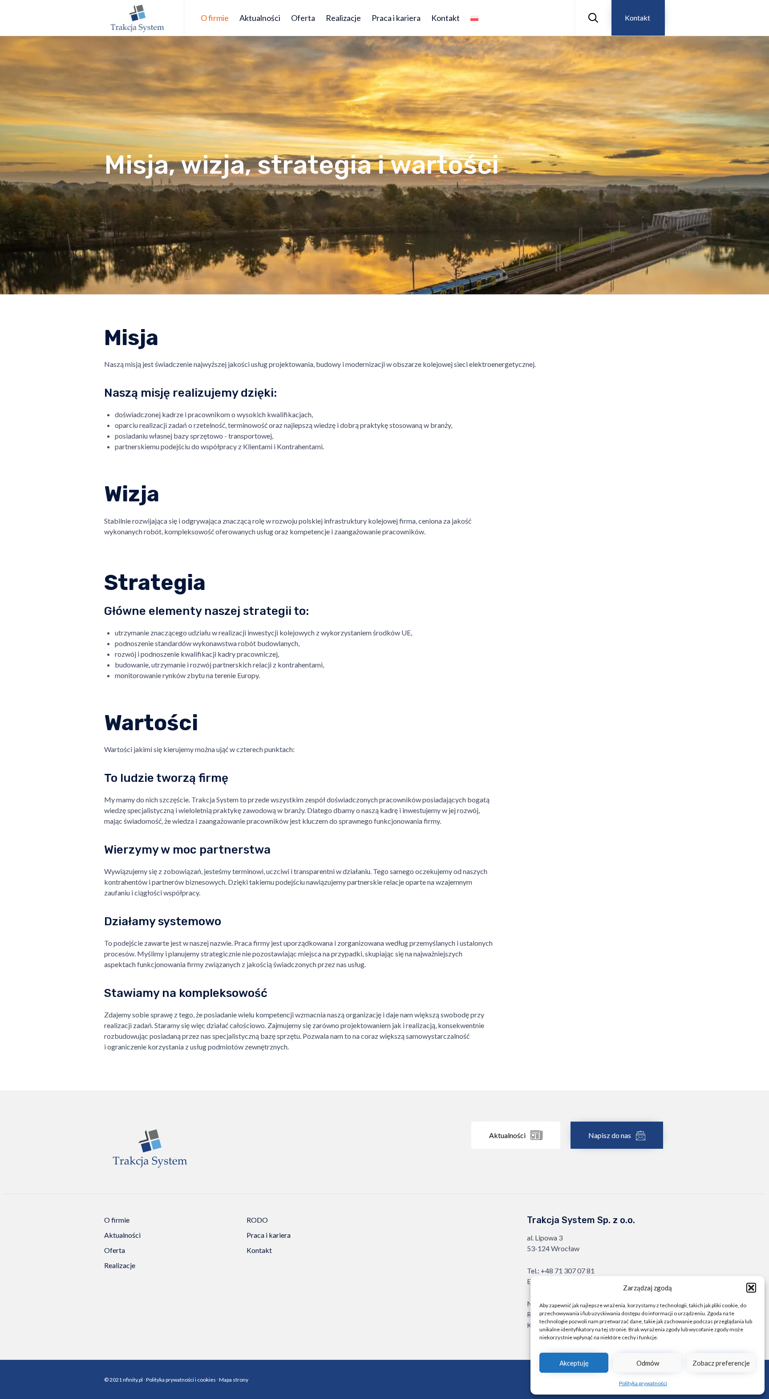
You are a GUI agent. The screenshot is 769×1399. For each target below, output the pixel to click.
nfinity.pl (133, 1379)
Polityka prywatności (643, 1383)
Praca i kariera (396, 18)
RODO (257, 1220)
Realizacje (343, 18)
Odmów (647, 1363)
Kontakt (445, 18)
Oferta (303, 18)
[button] (751, 1287)
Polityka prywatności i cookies (181, 1379)
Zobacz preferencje (721, 1363)
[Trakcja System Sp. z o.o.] (137, 18)
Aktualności (259, 18)
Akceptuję (574, 1363)
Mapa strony (233, 1379)
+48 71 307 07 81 (568, 1270)
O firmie (215, 18)
